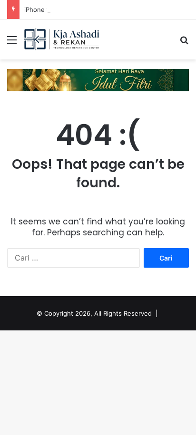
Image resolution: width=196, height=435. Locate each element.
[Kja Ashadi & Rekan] (62, 39)
